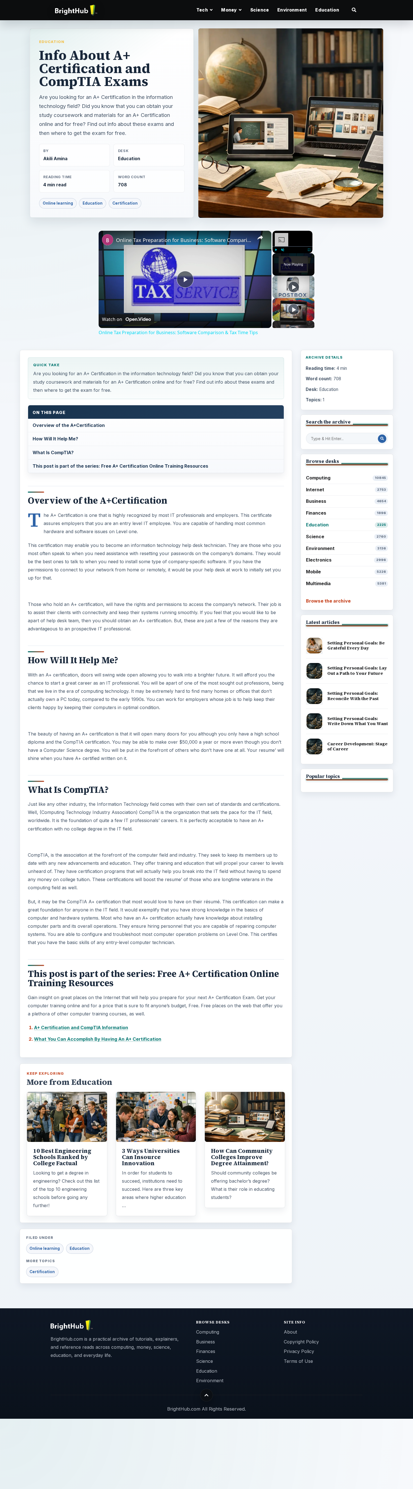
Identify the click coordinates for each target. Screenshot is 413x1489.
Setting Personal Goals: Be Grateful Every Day (356, 645)
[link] (107, 239)
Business (346, 501)
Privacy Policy (299, 1351)
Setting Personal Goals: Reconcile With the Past (353, 695)
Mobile (346, 571)
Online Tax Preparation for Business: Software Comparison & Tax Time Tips (184, 240)
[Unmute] (282, 249)
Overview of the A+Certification (69, 425)
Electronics (346, 560)
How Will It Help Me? (55, 439)
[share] (260, 237)
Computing (346, 478)
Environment (292, 10)
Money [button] (229, 10)
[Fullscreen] (309, 249)
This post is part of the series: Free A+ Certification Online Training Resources (120, 466)
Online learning (58, 203)
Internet (346, 489)
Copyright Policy (301, 1342)
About (290, 1332)
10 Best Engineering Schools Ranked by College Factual (62, 1157)
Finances (346, 513)
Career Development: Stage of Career (357, 746)
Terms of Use (298, 1361)
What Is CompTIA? (53, 452)
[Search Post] (382, 439)
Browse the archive (328, 601)
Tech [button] (202, 10)
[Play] (276, 249)
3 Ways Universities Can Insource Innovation (151, 1157)
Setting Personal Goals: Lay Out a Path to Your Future (357, 670)
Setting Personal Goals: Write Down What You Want (357, 721)
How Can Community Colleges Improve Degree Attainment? (242, 1157)
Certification (125, 203)
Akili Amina (55, 158)
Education (327, 10)
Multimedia (346, 583)
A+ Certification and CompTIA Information (81, 1027)
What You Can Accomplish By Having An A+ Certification (97, 1039)
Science (259, 10)
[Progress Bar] (292, 246)
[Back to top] (206, 1395)
